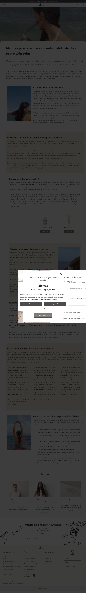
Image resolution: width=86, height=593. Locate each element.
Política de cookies (24, 299)
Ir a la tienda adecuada (43, 315)
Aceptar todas (55, 304)
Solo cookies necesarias (31, 304)
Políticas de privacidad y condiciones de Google (44, 299)
